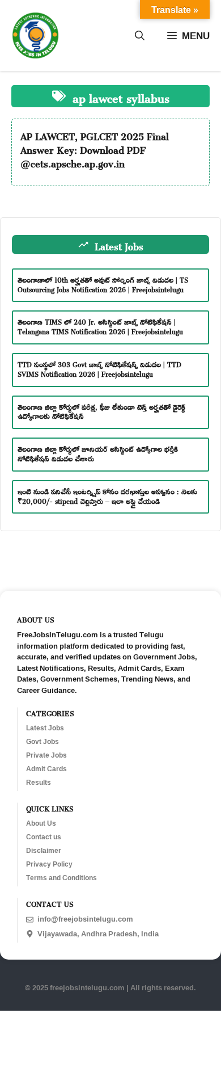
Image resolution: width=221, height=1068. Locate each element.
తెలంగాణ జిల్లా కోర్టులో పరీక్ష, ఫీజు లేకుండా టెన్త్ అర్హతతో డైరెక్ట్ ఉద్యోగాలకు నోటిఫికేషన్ (101, 410)
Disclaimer (43, 851)
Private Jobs (46, 755)
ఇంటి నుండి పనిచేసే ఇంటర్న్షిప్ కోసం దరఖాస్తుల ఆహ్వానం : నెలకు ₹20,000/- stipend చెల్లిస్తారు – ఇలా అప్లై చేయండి (107, 495)
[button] (140, 35)
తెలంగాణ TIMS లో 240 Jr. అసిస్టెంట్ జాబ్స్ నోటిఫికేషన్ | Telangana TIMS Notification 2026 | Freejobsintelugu (100, 325)
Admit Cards (46, 769)
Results (38, 782)
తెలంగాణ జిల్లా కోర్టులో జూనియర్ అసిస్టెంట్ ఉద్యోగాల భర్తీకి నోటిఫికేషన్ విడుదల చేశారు (98, 452)
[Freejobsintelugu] (35, 35)
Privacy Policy (49, 864)
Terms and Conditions (61, 878)
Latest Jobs (45, 728)
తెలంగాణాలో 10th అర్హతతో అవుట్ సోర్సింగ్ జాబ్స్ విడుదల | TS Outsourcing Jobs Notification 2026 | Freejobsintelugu (103, 283)
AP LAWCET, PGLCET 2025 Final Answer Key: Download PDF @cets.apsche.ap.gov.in (94, 148)
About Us (41, 823)
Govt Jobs (42, 742)
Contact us (43, 837)
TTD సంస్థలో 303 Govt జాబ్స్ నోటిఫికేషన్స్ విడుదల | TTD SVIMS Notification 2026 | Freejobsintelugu (99, 368)
